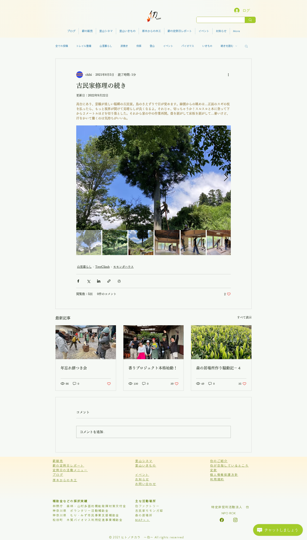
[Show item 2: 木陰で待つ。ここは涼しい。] (114, 242)
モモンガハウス (123, 266)
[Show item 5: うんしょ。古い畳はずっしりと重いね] (193, 242)
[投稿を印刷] (119, 281)
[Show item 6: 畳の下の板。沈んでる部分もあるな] (219, 242)
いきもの (207, 46)
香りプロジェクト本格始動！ (152, 368)
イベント (168, 46)
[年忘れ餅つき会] (86, 342)
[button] (246, 46)
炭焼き (124, 46)
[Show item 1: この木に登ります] (88, 242)
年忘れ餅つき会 (74, 368)
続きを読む (227, 46)
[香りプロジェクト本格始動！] (153, 342)
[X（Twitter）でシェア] (88, 281)
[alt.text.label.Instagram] (222, 520)
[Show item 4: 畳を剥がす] (167, 242)
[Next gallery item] (225, 178)
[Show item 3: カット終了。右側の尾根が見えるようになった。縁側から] (141, 242)
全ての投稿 (61, 46)
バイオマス (187, 46)
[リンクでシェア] (109, 281)
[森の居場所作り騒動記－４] (221, 342)
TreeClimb (102, 266)
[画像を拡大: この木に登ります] (153, 177)
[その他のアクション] (228, 74)
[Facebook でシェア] (78, 281)
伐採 (138, 46)
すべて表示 (244, 317)
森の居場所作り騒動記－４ (218, 368)
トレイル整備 (83, 46)
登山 (152, 46)
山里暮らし (106, 46)
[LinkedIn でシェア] (99, 281)
